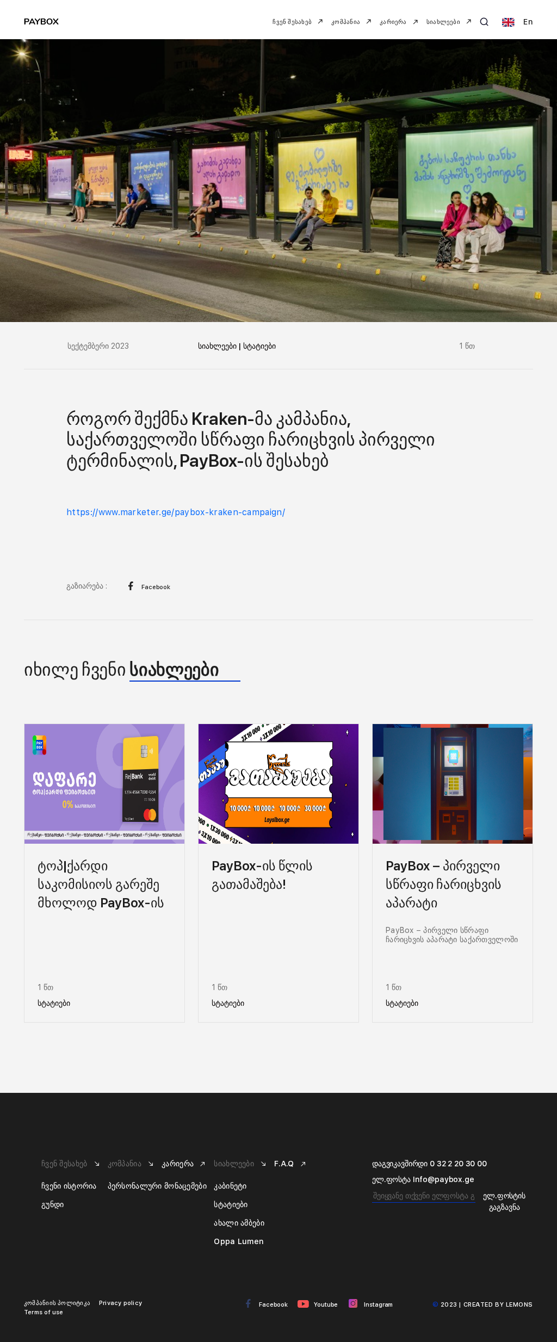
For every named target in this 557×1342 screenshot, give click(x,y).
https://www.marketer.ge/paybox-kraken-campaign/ (175, 512)
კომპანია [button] (346, 22)
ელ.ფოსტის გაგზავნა (504, 1201)
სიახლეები (235, 1163)
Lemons (519, 1304)
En (527, 21)
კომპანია (126, 1163)
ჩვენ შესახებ (65, 1163)
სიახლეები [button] (444, 22)
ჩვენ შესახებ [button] (293, 22)
